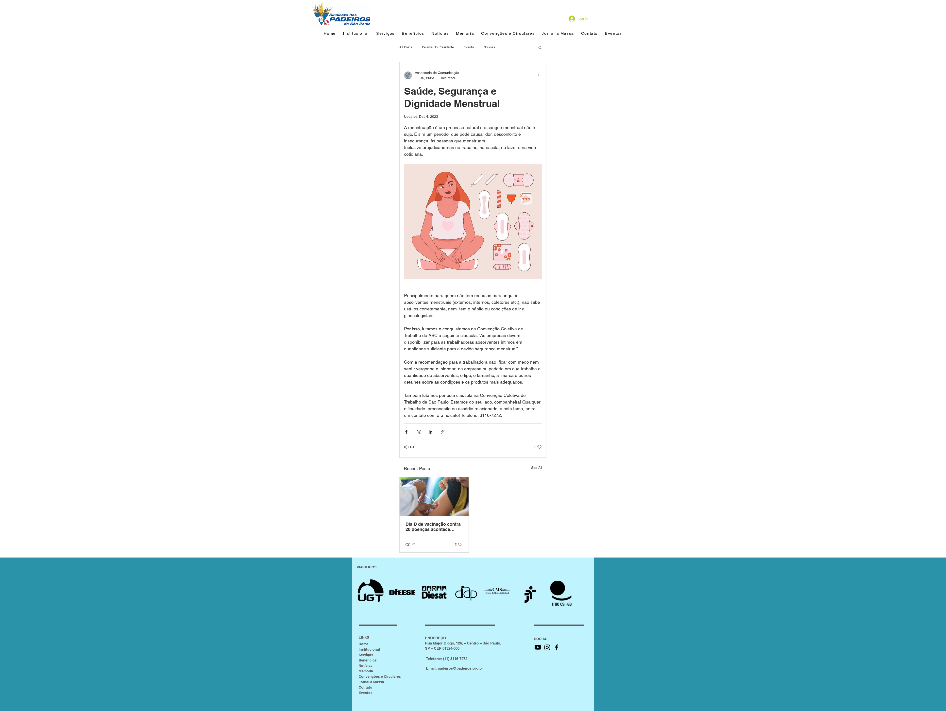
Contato (365, 687)
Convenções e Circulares (380, 676)
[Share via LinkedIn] (430, 431)
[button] (413, 34)
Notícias (365, 666)
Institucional (369, 649)
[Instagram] (547, 647)
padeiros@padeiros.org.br (460, 668)
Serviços (366, 655)
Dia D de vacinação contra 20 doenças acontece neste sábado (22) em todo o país (433, 527)
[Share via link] (442, 431)
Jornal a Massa (371, 682)
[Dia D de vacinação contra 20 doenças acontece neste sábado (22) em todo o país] (434, 496)
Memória (366, 671)
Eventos (365, 693)
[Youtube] (538, 647)
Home (363, 644)
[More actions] (539, 75)
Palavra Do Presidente (438, 47)
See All (536, 468)
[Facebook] (556, 647)
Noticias (489, 47)
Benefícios (368, 660)
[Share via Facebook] (406, 431)
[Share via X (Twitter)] (418, 431)
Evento (469, 47)
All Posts (405, 47)
